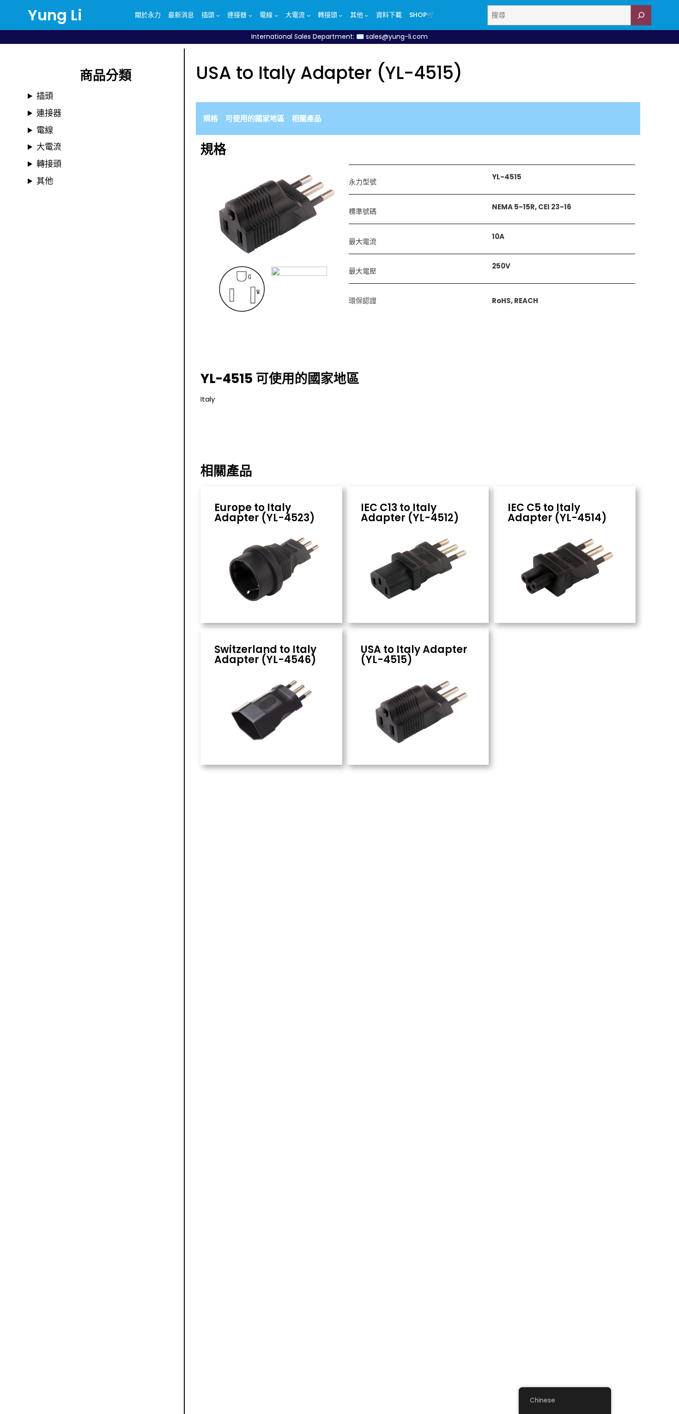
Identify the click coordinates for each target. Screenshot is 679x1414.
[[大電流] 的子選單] (308, 15)
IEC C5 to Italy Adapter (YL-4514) (557, 513)
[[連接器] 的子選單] (250, 15)
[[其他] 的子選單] (366, 15)
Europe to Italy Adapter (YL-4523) (264, 513)
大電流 (48, 146)
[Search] (641, 15)
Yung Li (55, 15)
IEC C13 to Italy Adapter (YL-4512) (410, 513)
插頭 (44, 96)
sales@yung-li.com (397, 36)
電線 (44, 130)
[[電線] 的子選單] (276, 15)
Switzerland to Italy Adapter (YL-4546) (265, 655)
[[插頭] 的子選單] (218, 15)
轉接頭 (48, 164)
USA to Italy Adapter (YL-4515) (414, 655)
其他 (44, 181)
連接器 (48, 113)
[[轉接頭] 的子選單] (340, 15)
